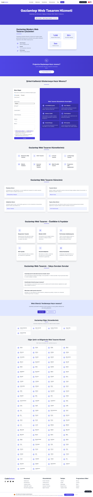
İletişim (62, 2)
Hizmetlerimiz (44, 2)
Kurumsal (17, 95)
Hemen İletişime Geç (46, 71)
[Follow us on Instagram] (5, 481)
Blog (58, 2)
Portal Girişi (83, 2)
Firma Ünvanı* (17, 97)
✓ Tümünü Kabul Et (69, 494)
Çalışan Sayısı (17, 101)
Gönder (24, 138)
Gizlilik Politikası (30, 130)
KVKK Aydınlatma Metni (19, 130)
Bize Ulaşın (41, 311)
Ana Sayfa (31, 2)
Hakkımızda (37, 2)
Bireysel (22, 95)
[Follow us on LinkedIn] (10, 481)
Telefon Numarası (17, 114)
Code (4, 2)
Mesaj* (15, 123)
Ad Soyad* (16, 105)
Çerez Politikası (60, 495)
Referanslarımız (52, 2)
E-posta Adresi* (17, 110)
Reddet (76, 494)
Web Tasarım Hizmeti (47, 18)
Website (15, 119)
